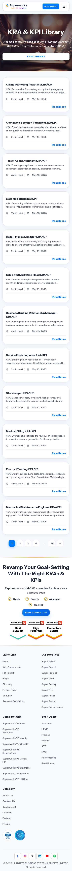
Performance (49, 757)
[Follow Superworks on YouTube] (47, 856)
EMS (44, 751)
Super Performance (52, 707)
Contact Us (9, 801)
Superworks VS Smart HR (16, 767)
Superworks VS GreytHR (16, 743)
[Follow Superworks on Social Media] (54, 856)
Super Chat (48, 678)
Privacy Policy (10, 689)
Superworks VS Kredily (15, 738)
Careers (7, 812)
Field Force (48, 763)
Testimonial (9, 806)
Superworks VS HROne (15, 779)
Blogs (6, 678)
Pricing (6, 823)
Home (6, 661)
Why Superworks (12, 667)
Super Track (48, 701)
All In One (47, 723)
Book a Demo (50, 6)
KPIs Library (36, 56)
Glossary (7, 684)
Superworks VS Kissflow (16, 773)
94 (52, 543)
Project (46, 734)
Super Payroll (49, 667)
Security (7, 695)
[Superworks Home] (16, 7)
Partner (7, 818)
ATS (44, 746)
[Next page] (60, 543)
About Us (8, 795)
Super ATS (47, 689)
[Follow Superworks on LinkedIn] (40, 856)
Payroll (45, 740)
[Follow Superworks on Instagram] (25, 856)
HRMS (45, 729)
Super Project (49, 672)
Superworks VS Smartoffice (11, 751)
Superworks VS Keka (14, 723)
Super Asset (48, 695)
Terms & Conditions (14, 701)
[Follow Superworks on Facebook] (18, 856)
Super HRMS (48, 661)
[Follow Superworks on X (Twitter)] (32, 856)
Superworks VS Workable (11, 731)
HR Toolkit (8, 672)
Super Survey (49, 684)
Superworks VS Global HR (15, 760)
